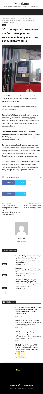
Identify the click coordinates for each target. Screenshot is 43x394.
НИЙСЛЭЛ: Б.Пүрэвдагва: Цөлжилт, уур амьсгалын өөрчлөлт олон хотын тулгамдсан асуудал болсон (28, 271)
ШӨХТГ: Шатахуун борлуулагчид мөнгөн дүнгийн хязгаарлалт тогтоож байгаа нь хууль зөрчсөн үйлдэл (11, 210)
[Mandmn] (3, 177)
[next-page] (6, 292)
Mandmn (9, 177)
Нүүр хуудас (5, 18)
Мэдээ (13, 18)
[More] (29, 182)
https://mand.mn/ (21, 241)
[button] (40, 12)
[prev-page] (3, 292)
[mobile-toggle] (3, 12)
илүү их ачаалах (21, 358)
